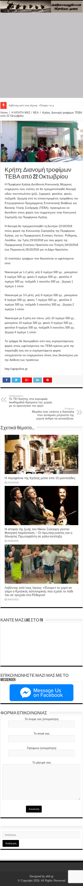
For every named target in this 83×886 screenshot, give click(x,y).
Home (4, 112)
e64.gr (49, 876)
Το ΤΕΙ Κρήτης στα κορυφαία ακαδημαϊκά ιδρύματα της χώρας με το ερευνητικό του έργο (30, 401)
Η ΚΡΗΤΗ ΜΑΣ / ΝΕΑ (25, 112)
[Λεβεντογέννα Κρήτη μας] (41, 7)
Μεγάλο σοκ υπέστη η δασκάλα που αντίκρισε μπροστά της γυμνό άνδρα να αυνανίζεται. (53, 413)
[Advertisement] (41, 56)
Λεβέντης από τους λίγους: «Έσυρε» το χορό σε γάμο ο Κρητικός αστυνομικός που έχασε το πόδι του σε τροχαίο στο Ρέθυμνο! (39, 591)
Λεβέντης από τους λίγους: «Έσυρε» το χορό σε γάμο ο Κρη (41, 105)
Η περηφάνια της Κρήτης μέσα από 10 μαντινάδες (40, 478)
